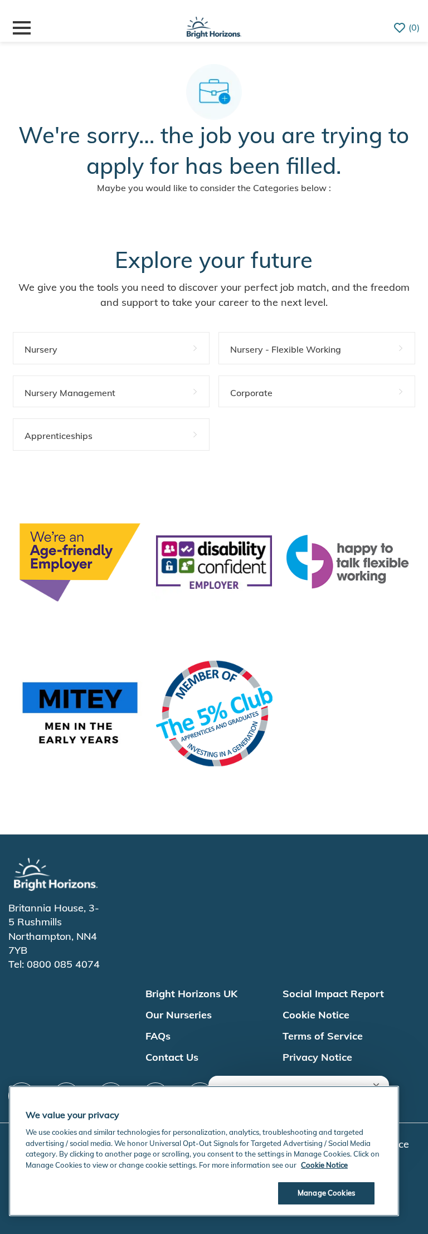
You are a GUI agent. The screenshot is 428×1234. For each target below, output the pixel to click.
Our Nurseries (178, 1014)
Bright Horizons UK (191, 993)
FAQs (158, 1036)
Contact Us (171, 1057)
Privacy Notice (317, 1057)
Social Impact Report (333, 993)
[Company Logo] (214, 26)
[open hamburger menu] (21, 27)
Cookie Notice (316, 1014)
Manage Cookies (326, 1192)
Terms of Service (323, 1036)
